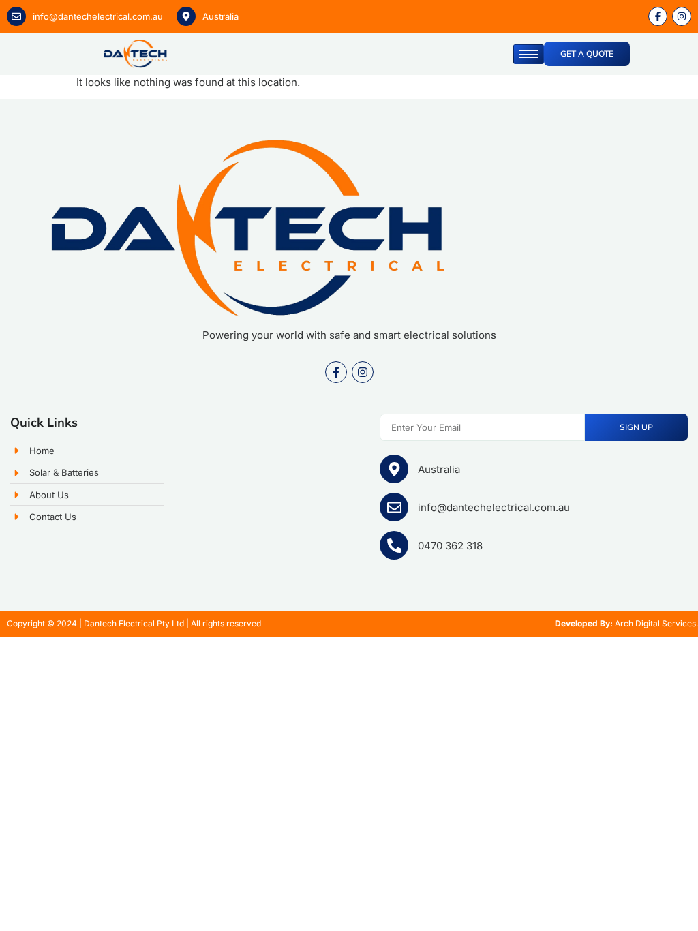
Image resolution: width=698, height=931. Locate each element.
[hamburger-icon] (528, 54)
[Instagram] (363, 372)
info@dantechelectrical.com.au (98, 16)
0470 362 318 (450, 545)
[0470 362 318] (394, 545)
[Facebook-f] (336, 372)
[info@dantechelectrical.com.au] (16, 16)
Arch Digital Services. (656, 623)
